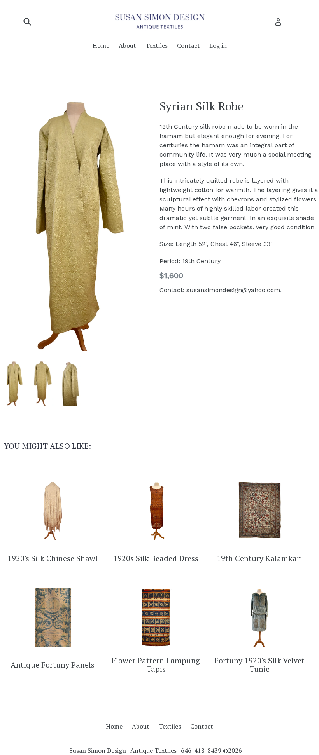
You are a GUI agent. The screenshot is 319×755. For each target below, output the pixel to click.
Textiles (156, 45)
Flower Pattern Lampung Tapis (156, 664)
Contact (188, 45)
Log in (218, 45)
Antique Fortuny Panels (53, 665)
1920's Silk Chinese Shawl (52, 558)
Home (101, 45)
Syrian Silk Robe (202, 106)
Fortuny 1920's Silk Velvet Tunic (259, 664)
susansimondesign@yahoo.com (233, 290)
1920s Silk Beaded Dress (155, 558)
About (127, 45)
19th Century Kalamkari (259, 558)
